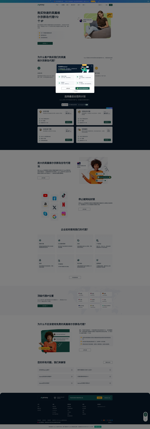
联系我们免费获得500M (83, 88)
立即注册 (68, 88)
